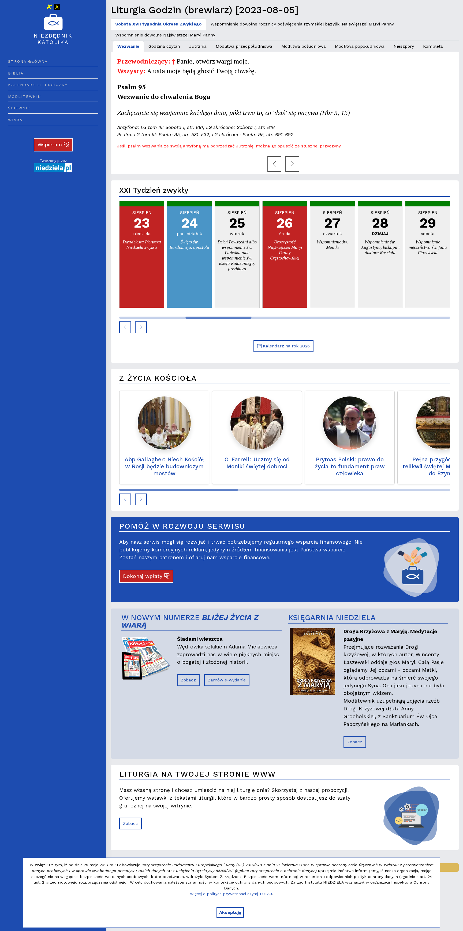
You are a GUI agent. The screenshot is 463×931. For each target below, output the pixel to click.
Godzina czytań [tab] (164, 46)
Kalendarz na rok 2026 (286, 345)
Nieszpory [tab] (404, 46)
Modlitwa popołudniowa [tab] (359, 46)
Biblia (16, 73)
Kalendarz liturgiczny (38, 85)
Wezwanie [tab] (128, 46)
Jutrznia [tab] (198, 46)
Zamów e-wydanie (227, 680)
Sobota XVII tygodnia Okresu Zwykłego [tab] (158, 24)
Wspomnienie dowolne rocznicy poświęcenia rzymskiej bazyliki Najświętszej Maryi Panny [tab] (302, 24)
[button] (125, 327)
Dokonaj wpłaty (143, 576)
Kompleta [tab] (433, 46)
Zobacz (188, 680)
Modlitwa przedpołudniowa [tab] (244, 46)
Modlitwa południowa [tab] (303, 46)
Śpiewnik (19, 108)
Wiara (15, 120)
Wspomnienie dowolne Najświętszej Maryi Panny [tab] (165, 35)
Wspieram (51, 145)
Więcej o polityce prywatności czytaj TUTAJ (231, 894)
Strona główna (28, 61)
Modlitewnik (24, 96)
